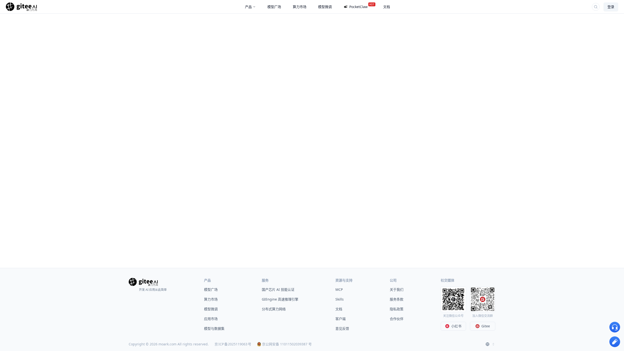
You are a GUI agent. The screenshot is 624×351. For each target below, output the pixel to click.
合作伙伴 (396, 318)
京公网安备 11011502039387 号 (287, 344)
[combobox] (490, 344)
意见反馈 (342, 328)
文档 (338, 309)
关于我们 (396, 289)
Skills (339, 299)
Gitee (485, 326)
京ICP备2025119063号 (232, 344)
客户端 (340, 318)
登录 (610, 6)
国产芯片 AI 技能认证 (278, 289)
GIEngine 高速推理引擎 (280, 299)
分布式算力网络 (274, 309)
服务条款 (396, 299)
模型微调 (211, 309)
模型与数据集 (214, 328)
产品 (248, 6)
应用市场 (211, 318)
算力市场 (211, 299)
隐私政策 (396, 309)
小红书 (456, 326)
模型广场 (211, 289)
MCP (339, 289)
